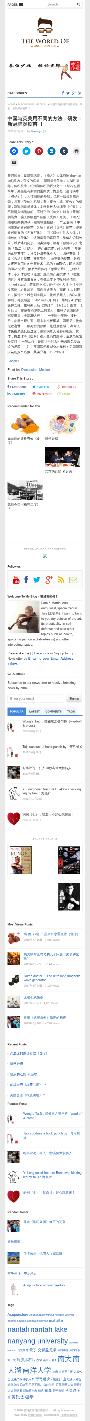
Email (66, 394)
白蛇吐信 (49, 1384)
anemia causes (17, 1320)
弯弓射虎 (42, 1379)
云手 (33, 1350)
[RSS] (79, 93)
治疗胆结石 (21, 1384)
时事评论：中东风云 (22, 1273)
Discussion (26, 104)
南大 (65, 1359)
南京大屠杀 (50, 1360)
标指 (10, 1384)
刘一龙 (12, 1360)
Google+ (14, 361)
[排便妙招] (62, 425)
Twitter (43, 387)
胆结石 (18, 1390)
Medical (41, 104)
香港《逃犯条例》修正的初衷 (45, 1017)
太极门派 (16, 1379)
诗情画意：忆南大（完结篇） (44, 1253)
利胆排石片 (26, 1360)
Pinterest (44, 394)
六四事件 (63, 1350)
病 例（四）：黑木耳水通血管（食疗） (52, 934)
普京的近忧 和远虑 (24, 1074)
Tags (71, 711)
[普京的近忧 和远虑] (62, 458)
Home (11, 104)
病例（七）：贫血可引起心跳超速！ (49, 1192)
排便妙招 (16, 1064)
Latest (34, 711)
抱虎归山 (58, 1379)
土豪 (55, 1371)
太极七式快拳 (33, 997)
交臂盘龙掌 (47, 1350)
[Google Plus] (52, 581)
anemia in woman (37, 1320)
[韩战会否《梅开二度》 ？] (25, 491)
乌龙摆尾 (22, 1350)
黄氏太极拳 (22, 1397)
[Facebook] (63, 93)
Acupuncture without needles (44, 1285)
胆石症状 (67, 1384)
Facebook (18, 387)
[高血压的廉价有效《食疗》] (25, 425)
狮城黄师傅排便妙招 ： (38, 1410)
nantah (19, 1329)
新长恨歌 (14, 1241)
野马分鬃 (58, 1390)
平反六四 (28, 1379)
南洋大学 (37, 1370)
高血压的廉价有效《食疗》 (29, 1053)
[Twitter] (68, 93)
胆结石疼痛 (30, 1390)
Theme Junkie (69, 1414)
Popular (17, 711)
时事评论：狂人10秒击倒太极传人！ (49, 1153)
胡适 (41, 1390)
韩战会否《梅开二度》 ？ (28, 1085)
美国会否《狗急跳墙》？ (28, 1095)
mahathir (56, 1320)
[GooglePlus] (74, 93)
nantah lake (49, 1329)
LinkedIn (18, 394)
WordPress (35, 1414)
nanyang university (38, 1341)
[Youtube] (18, 581)
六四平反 (75, 1350)
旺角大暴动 (74, 1379)
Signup (74, 698)
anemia (69, 1314)
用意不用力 (35, 1384)
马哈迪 (70, 1390)
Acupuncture (18, 1314)
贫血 (48, 1390)
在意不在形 (66, 1371)
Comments (54, 711)
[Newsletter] (75, 581)
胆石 (58, 1384)
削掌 (39, 1360)
